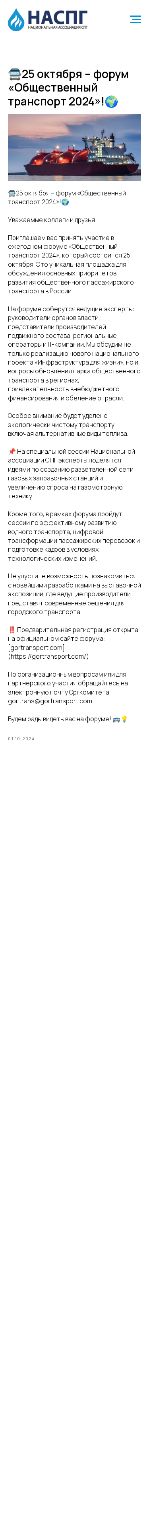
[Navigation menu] (135, 19)
